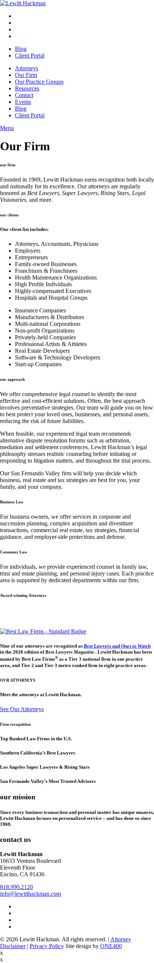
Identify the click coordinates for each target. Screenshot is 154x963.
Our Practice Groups (39, 81)
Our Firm (26, 75)
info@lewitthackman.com (30, 894)
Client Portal (29, 55)
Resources (27, 88)
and (117, 646)
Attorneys (26, 68)
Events (23, 102)
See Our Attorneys (22, 709)
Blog (21, 49)
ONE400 (111, 946)
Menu (7, 128)
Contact (24, 95)
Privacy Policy (47, 946)
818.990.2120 (16, 887)
